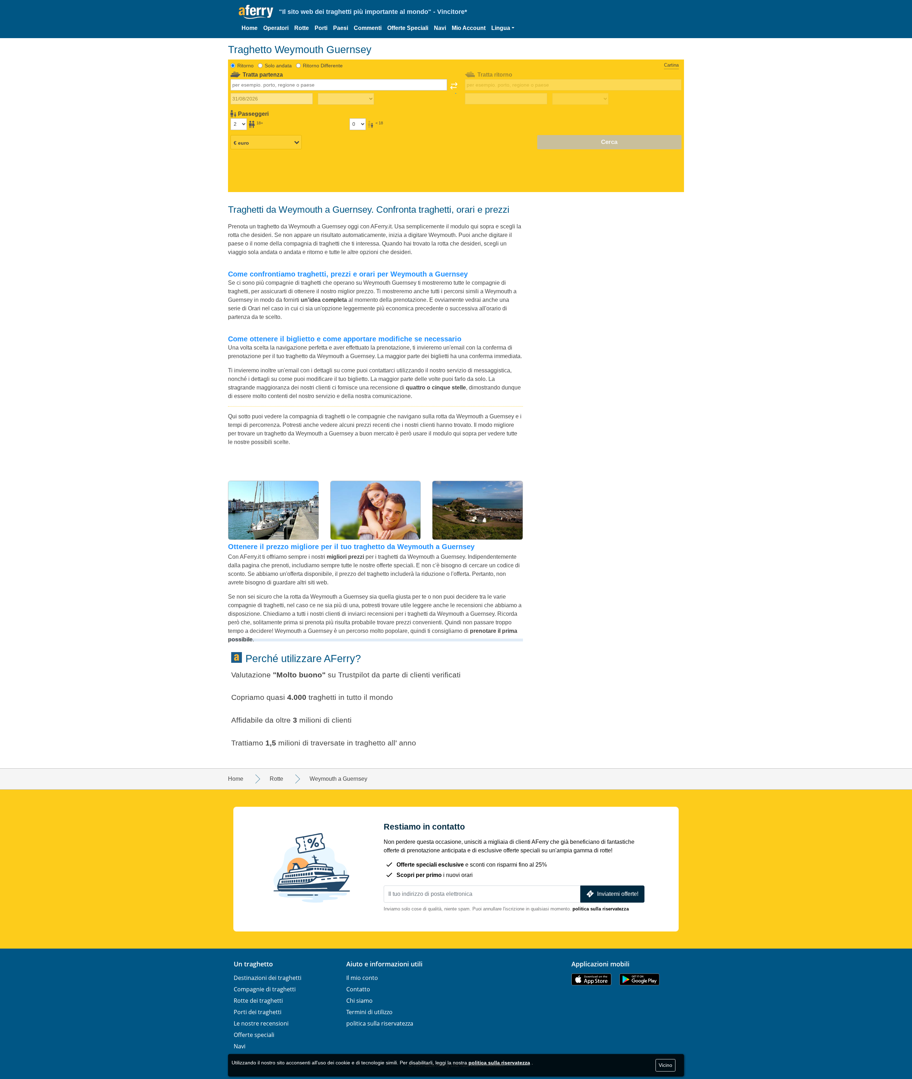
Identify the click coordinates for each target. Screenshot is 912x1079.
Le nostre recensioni (261, 1023)
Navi (440, 28)
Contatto (358, 989)
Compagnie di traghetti (265, 989)
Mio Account (469, 28)
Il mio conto (362, 978)
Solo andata (278, 65)
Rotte (301, 28)
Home (250, 28)
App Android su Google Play (639, 979)
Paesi (340, 28)
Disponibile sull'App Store (591, 979)
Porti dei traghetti (257, 1012)
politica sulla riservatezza (600, 909)
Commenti (368, 28)
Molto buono (299, 675)
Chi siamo (359, 1001)
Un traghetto (253, 964)
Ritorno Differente (323, 65)
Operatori (276, 28)
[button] (502, 28)
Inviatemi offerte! (617, 894)
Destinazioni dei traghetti (267, 978)
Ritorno (245, 65)
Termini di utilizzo (369, 1012)
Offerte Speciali (407, 28)
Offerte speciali (254, 1035)
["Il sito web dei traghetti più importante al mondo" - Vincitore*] (256, 12)
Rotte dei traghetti (258, 1001)
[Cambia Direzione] (453, 88)
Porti (321, 28)
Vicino (665, 1065)
